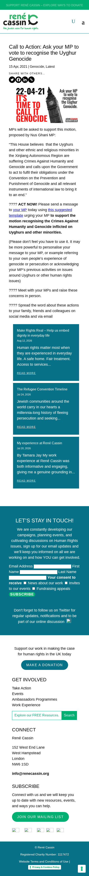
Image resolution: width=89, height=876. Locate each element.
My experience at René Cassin (39, 443)
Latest (50, 66)
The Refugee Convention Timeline (42, 389)
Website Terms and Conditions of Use (43, 861)
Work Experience (26, 705)
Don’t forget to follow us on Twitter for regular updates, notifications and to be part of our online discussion (44, 616)
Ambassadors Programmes (34, 699)
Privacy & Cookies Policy (45, 867)
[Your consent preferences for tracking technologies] (82, 869)
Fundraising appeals (53, 589)
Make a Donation (44, 665)
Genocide (37, 66)
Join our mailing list (40, 817)
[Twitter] (12, 79)
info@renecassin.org (30, 773)
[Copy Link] (31, 79)
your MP (20, 210)
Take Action (21, 688)
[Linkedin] (25, 79)
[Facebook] (18, 79)
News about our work (45, 583)
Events (17, 694)
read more (26, 373)
